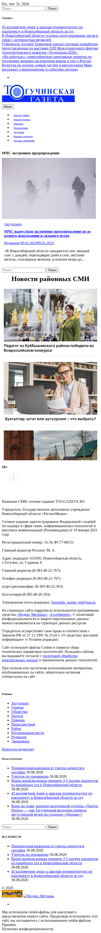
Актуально (19, 132)
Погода (17, 716)
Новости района (21, 115)
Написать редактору (23, 136)
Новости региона (22, 119)
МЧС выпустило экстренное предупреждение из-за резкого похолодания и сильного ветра (47, 233)
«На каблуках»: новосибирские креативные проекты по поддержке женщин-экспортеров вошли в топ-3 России (47, 59)
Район (16, 729)
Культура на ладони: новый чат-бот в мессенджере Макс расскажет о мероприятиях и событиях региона (47, 67)
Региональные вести (27, 733)
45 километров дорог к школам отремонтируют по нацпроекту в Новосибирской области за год (42, 29)
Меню (8, 106)
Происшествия (21, 128)
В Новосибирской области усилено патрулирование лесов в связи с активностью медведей (50, 38)
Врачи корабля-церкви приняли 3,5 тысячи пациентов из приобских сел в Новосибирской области (54, 783)
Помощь (18, 720)
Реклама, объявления (24, 140)
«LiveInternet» (60, 615)
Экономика (20, 741)
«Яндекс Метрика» (32, 615)
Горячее (17, 707)
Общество (18, 123)
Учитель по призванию (30, 776)
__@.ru (73, 602)
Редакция (11, 243)
